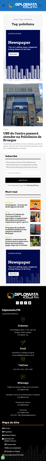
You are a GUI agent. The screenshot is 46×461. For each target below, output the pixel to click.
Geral (7, 212)
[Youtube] (29, 302)
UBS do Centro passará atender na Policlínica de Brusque (22, 136)
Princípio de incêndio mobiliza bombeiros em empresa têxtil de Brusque (16, 230)
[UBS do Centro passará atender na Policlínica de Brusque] (23, 104)
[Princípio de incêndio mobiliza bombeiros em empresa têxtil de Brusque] (35, 229)
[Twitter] (25, 302)
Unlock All (23, 180)
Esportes (8, 237)
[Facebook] (17, 302)
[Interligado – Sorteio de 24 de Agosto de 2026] (35, 205)
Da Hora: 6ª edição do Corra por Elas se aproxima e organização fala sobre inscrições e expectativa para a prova (16, 218)
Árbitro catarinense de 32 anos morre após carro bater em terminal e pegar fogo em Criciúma (16, 242)
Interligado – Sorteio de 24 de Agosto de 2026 (16, 206)
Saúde (5, 130)
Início (16, 19)
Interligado (9, 202)
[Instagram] (21, 302)
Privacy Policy (33, 185)
